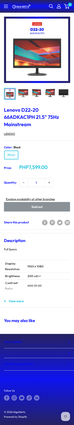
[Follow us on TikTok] (29, 398)
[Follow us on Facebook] (6, 398)
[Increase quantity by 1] (49, 182)
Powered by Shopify (15, 416)
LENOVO (9, 134)
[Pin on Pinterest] (52, 222)
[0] (66, 6)
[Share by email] (67, 222)
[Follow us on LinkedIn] (36, 398)
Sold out (37, 207)
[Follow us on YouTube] (21, 398)
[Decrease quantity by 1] (23, 182)
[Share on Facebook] (45, 222)
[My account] (59, 6)
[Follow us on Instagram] (14, 398)
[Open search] (51, 6)
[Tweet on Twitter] (60, 222)
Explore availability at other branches (30, 199)
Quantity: (10, 182)
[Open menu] (6, 6)
